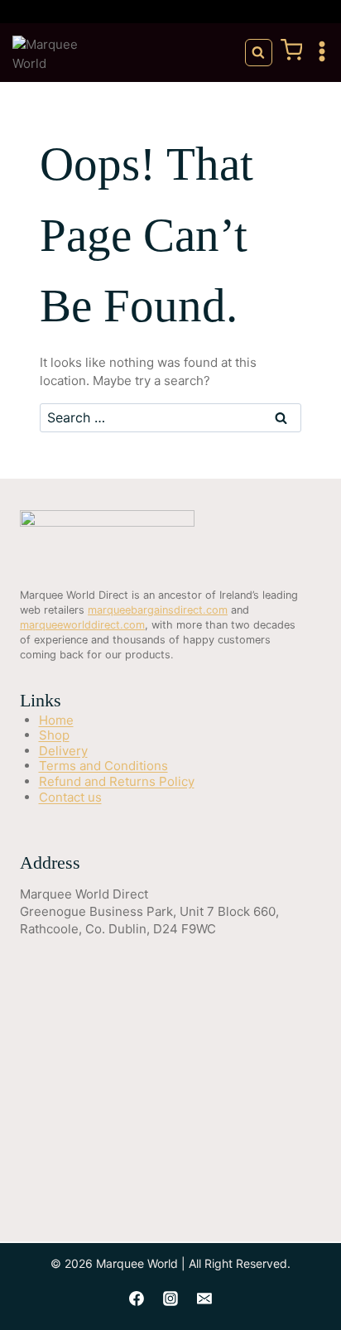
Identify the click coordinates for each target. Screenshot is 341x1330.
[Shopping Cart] (292, 57)
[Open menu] (325, 53)
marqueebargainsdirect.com (158, 610)
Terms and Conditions (103, 765)
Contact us (70, 797)
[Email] (204, 1298)
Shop (54, 735)
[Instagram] (170, 1298)
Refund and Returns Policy (117, 781)
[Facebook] (136, 1298)
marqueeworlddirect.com (82, 625)
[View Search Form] (258, 52)
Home (56, 720)
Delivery (63, 751)
